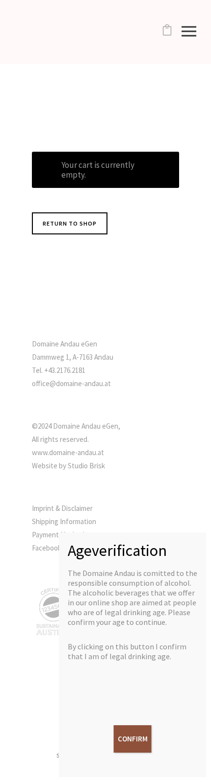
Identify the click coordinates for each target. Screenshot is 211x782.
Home (158, 87)
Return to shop (70, 223)
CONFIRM (133, 738)
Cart (174, 87)
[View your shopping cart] (167, 31)
